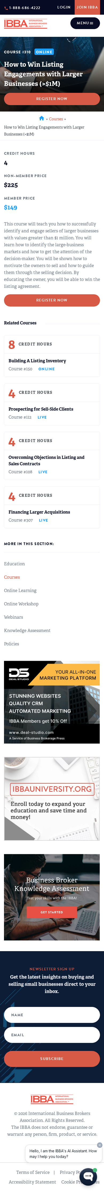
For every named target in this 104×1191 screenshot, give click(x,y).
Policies (11, 644)
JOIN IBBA (87, 7)
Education (14, 564)
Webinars (13, 617)
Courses (56, 119)
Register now (52, 99)
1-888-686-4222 (25, 7)
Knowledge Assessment (27, 630)
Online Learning (20, 590)
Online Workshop (21, 604)
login (64, 7)
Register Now (52, 300)
